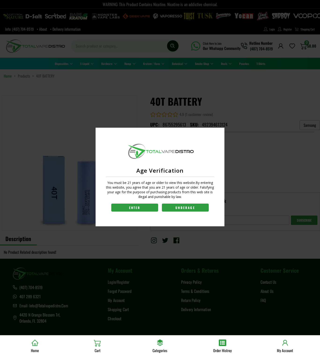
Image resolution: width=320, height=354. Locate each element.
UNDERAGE (185, 207)
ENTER (135, 207)
